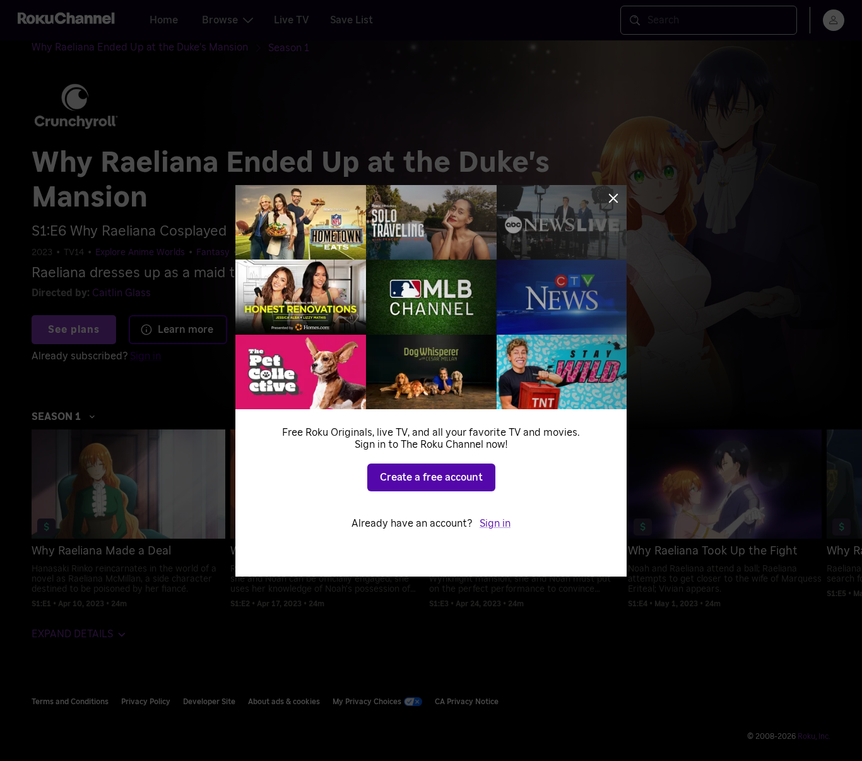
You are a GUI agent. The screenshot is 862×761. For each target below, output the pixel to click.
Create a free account (431, 477)
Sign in (495, 523)
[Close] (613, 198)
